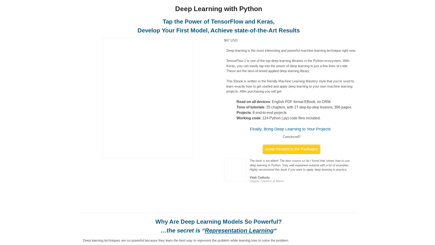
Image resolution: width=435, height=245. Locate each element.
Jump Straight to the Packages (291, 154)
